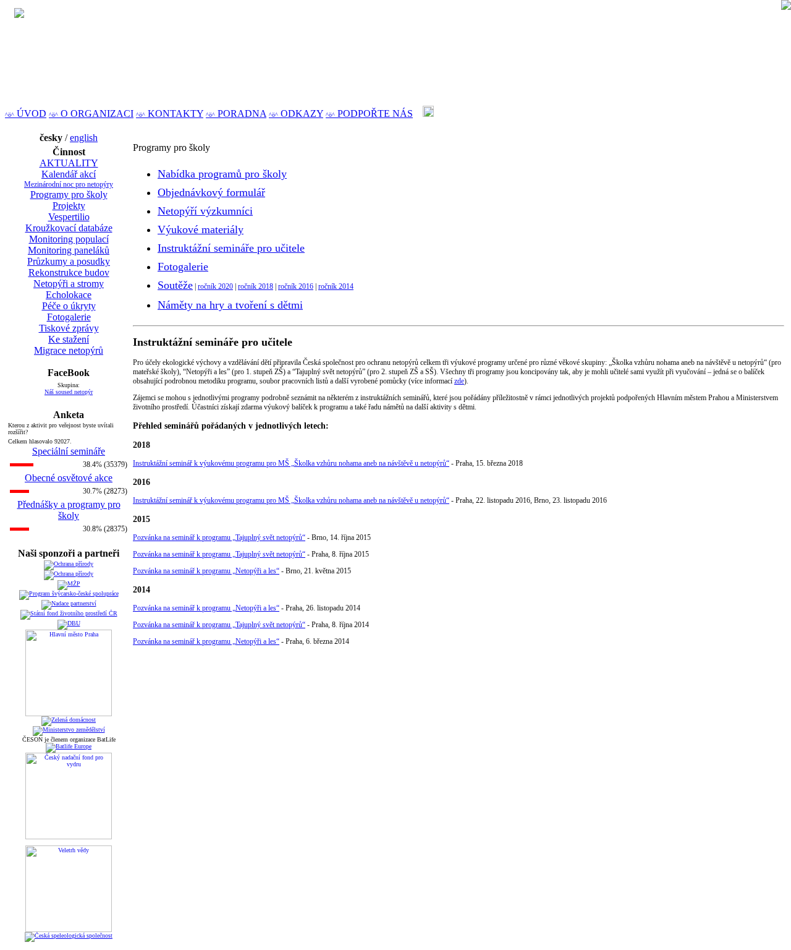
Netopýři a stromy (68, 283)
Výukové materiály (200, 229)
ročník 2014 (335, 286)
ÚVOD (25, 113)
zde (459, 381)
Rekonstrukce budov (68, 272)
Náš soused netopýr (68, 391)
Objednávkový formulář (211, 192)
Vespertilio (69, 217)
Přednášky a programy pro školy (69, 510)
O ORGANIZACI (91, 113)
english (84, 137)
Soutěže (175, 285)
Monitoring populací (69, 239)
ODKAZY (296, 113)
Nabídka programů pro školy (222, 174)
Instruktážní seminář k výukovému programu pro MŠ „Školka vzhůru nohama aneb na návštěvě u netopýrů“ (291, 463)
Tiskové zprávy (69, 328)
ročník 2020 (215, 286)
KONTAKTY (169, 113)
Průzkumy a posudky (68, 261)
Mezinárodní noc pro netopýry (68, 184)
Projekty (69, 205)
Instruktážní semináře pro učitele (231, 248)
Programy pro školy (69, 194)
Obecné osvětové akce (68, 478)
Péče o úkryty (69, 306)
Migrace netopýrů (68, 350)
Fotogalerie (69, 317)
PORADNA (236, 113)
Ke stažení (68, 339)
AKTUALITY (69, 163)
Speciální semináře (68, 451)
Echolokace (68, 294)
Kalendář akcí (68, 174)
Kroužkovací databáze (68, 228)
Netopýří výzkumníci (205, 211)
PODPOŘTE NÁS (369, 113)
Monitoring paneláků (68, 250)
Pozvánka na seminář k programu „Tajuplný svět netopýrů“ (219, 537)
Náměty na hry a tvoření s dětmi (230, 305)
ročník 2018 (255, 286)
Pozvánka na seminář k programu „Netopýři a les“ (206, 571)
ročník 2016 (295, 286)
